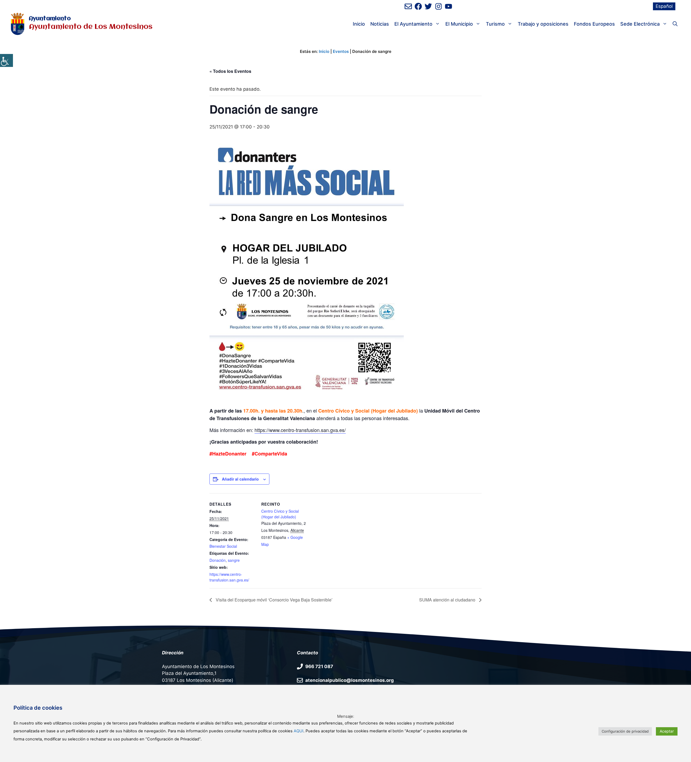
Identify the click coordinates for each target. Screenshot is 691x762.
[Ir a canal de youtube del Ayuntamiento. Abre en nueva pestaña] (448, 6)
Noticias (379, 24)
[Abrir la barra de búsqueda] (675, 24)
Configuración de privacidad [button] (625, 731)
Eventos (341, 51)
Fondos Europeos (594, 24)
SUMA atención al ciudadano (447, 600)
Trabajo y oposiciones (543, 24)
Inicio (359, 24)
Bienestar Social (223, 546)
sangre (234, 560)
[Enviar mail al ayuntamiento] (408, 6)
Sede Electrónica (640, 24)
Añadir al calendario (240, 479)
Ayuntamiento (50, 19)
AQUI (298, 731)
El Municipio (459, 24)
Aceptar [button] (667, 731)
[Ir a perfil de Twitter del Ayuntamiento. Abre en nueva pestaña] (428, 6)
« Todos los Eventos (230, 71)
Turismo (495, 24)
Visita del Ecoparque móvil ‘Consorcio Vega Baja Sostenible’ (274, 600)
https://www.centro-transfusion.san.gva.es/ (300, 429)
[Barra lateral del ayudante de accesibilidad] (6, 60)
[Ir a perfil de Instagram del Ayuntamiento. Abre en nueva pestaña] (438, 6)
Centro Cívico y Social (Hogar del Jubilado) (280, 513)
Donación (217, 560)
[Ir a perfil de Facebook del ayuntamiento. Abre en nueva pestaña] (418, 6)
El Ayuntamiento (413, 24)
